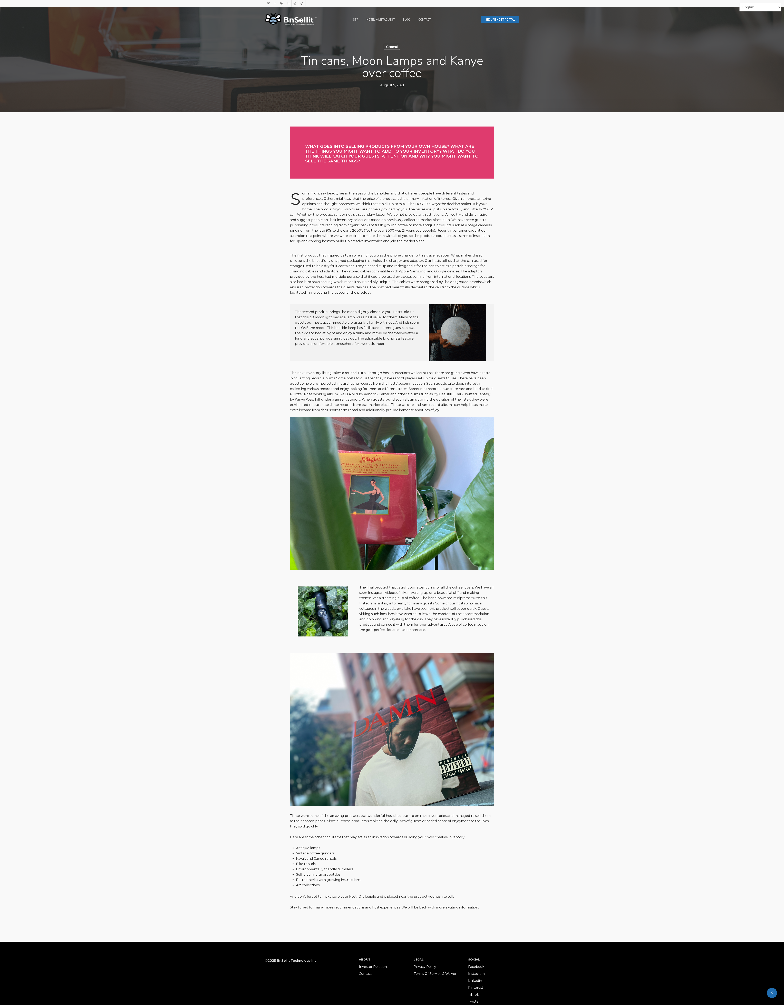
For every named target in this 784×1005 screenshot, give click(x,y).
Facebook (476, 967)
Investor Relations (373, 967)
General (392, 47)
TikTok (473, 994)
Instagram (476, 974)
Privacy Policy (425, 967)
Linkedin (475, 981)
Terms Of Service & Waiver (435, 974)
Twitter (474, 1001)
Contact (365, 974)
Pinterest (475, 987)
